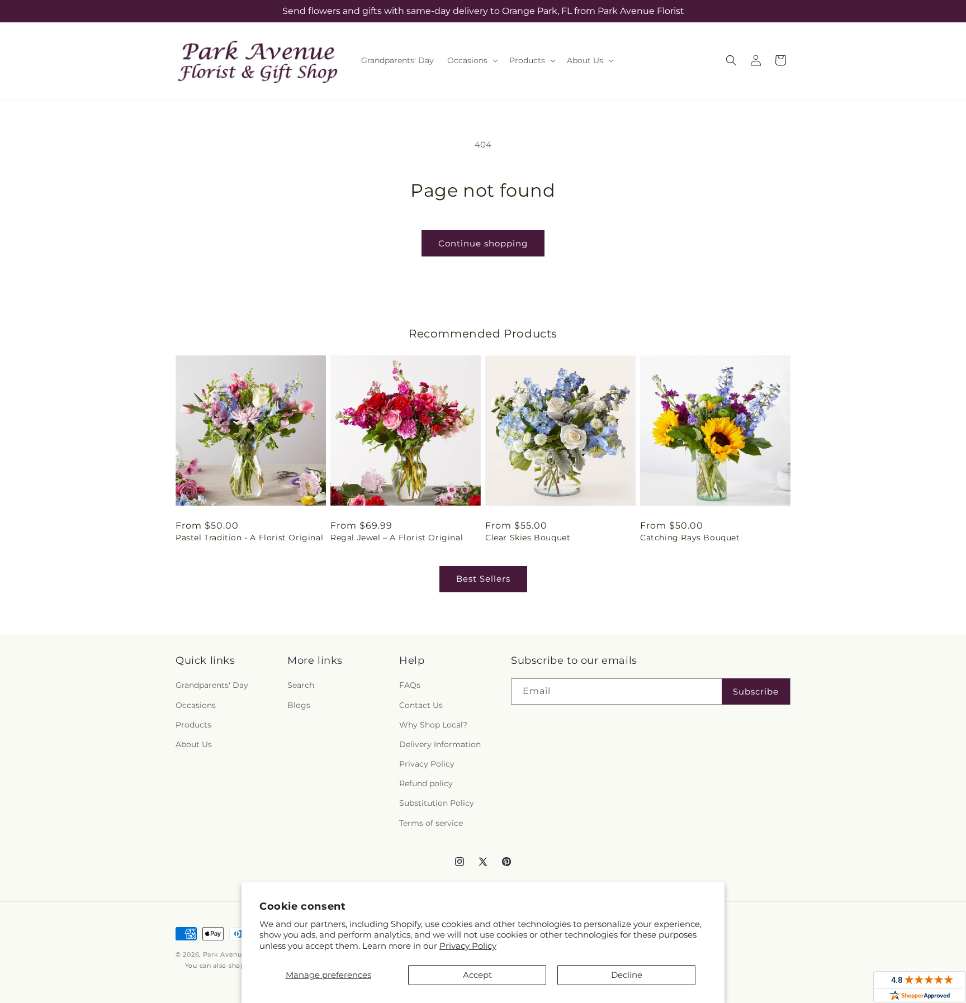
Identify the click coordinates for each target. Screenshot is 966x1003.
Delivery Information (440, 744)
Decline (626, 974)
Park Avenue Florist (236, 954)
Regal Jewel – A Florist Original (396, 538)
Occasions (196, 705)
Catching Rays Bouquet (690, 538)
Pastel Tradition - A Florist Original (249, 538)
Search (300, 685)
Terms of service (431, 823)
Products (193, 725)
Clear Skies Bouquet (527, 538)
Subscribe (756, 691)
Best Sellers (483, 578)
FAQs (409, 685)
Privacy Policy (467, 945)
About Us (194, 744)
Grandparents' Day (212, 685)
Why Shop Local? (433, 725)
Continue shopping (483, 243)
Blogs (298, 705)
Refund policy (426, 783)
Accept (477, 974)
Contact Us (421, 705)
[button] (472, 60)
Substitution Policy (436, 803)
